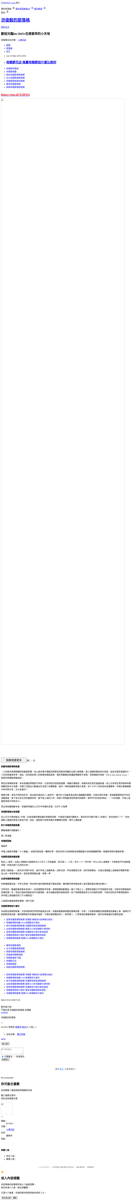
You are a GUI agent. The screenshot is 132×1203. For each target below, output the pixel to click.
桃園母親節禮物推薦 (15, 967)
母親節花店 (11, 961)
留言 (24, 1027)
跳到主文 (5, 27)
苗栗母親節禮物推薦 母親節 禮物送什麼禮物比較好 (29, 919)
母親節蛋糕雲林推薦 (15, 81)
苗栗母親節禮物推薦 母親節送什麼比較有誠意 (27, 932)
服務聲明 (90, 1167)
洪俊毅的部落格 (15, 20)
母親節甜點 (11, 964)
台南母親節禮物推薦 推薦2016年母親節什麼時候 (28, 929)
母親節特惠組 (12, 68)
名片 (8, 51)
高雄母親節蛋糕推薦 (15, 87)
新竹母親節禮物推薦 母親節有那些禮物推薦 (26, 926)
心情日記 (22, 40)
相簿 (8, 45)
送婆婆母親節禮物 (14, 955)
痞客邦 (18, 1027)
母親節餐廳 (11, 72)
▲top (3, 1039)
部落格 (9, 48)
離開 (14, 1198)
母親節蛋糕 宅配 (13, 958)
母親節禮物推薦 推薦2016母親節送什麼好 (25, 938)
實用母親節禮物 (13, 84)
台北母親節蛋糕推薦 (15, 78)
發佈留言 (5, 1060)
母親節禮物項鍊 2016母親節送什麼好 (23, 923)
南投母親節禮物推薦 (15, 75)
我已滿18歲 (6, 1198)
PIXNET (47, 1167)
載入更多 (5, 1044)
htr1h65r (4, 1012)
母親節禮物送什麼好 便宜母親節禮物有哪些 (26, 935)
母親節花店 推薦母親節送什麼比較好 (31, 62)
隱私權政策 (80, 1167)
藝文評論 (21, 1034)
